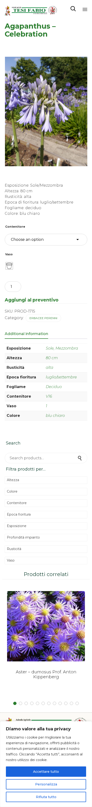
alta (49, 367)
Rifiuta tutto (46, 797)
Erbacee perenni (43, 318)
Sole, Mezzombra (62, 348)
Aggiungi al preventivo (32, 300)
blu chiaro (55, 415)
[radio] (9, 265)
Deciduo (54, 387)
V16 (49, 396)
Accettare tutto (46, 771)
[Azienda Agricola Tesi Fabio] (31, 9)
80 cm (52, 358)
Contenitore (15, 226)
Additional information (26, 334)
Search (80, 458)
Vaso (9, 254)
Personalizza (46, 784)
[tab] (29, 334)
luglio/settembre (61, 377)
